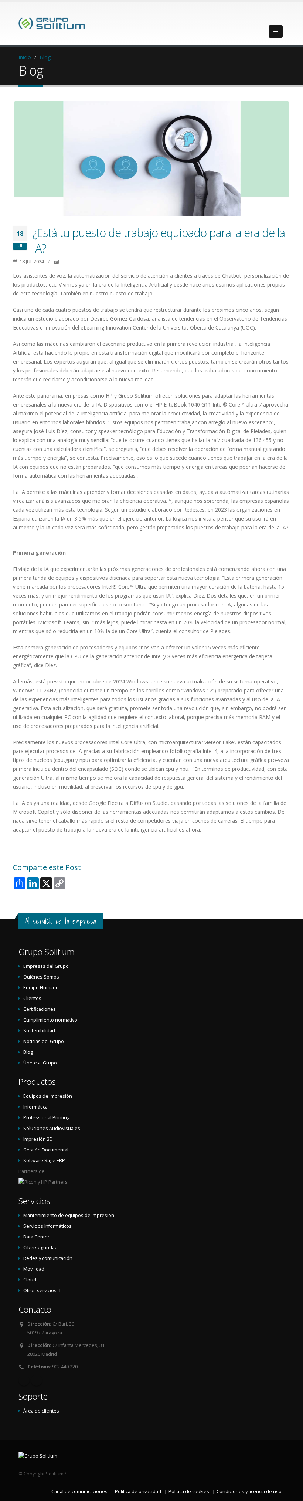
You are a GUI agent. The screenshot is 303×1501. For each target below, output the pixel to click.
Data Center (36, 1237)
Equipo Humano (41, 987)
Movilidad (33, 1269)
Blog (45, 57)
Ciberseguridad (40, 1247)
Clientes (32, 998)
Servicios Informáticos (47, 1226)
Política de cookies (188, 1491)
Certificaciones (39, 1009)
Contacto (34, 1309)
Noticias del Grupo (43, 1041)
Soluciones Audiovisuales (51, 1128)
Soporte (33, 1396)
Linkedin (24, 1380)
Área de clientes (41, 1411)
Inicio (24, 57)
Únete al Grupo (40, 1063)
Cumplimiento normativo (50, 1020)
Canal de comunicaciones (79, 1491)
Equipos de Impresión (47, 1096)
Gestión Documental (45, 1150)
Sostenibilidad (39, 1030)
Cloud (29, 1280)
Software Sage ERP (44, 1160)
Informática (35, 1107)
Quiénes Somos (41, 977)
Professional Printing (46, 1117)
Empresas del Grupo (46, 966)
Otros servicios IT (42, 1290)
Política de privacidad (138, 1491)
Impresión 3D (38, 1139)
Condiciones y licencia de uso (249, 1491)
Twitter (36, 1380)
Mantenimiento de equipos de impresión (68, 1215)
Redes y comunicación (47, 1258)
